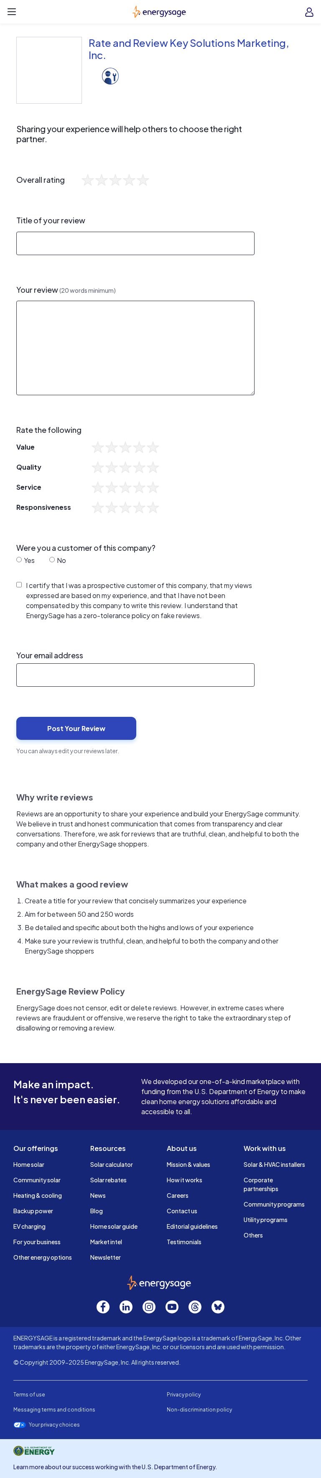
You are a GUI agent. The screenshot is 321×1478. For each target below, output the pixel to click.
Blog (96, 1211)
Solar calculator (111, 1164)
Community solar (37, 1180)
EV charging (29, 1226)
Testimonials (184, 1241)
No (61, 560)
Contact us (182, 1211)
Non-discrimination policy (199, 1409)
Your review (66, 289)
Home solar (28, 1164)
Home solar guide (114, 1226)
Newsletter (105, 1257)
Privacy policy (184, 1394)
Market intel (106, 1241)
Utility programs (266, 1219)
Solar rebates (108, 1180)
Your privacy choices (54, 1425)
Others (253, 1235)
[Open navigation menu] (12, 12)
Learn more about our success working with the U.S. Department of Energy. (115, 1466)
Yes (29, 560)
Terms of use (29, 1394)
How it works (184, 1180)
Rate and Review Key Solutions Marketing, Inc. (189, 48)
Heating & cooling (37, 1195)
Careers (178, 1195)
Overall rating (40, 179)
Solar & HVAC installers (274, 1164)
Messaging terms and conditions (54, 1409)
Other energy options (42, 1257)
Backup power (33, 1211)
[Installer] (110, 75)
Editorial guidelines (192, 1226)
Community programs (274, 1204)
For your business (37, 1241)
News (98, 1195)
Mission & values (188, 1164)
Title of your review (50, 220)
